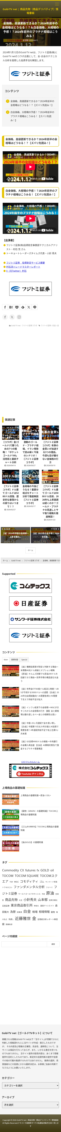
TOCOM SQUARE (27, 876)
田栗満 (19, 912)
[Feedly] (23, 307)
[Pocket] (17, 307)
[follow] (5, 317)
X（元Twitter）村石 (16, 270)
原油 (50, 893)
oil (52, 870)
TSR (11, 882)
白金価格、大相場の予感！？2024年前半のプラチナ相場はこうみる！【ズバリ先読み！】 (32, 116)
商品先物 (11, 900)
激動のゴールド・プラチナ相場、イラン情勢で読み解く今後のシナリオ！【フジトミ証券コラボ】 (30, 452)
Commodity (10, 870)
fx (38, 870)
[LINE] (35, 307)
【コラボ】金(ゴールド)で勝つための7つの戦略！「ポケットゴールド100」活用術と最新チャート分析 (10, 452)
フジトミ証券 (46, 325)
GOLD (44, 870)
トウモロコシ (7, 887)
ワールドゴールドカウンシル (29, 894)
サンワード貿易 (51, 882)
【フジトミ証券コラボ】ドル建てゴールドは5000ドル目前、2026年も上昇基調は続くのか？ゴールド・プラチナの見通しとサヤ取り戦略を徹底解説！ (50, 501)
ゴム (42, 881)
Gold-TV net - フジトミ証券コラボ (24, 325)
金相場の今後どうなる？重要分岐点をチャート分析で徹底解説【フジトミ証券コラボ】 (30, 495)
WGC (16, 881)
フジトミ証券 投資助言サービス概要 (25, 262)
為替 (13, 912)
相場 (35, 911)
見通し (11, 919)
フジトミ (49, 887)
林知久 (36, 906)
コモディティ (29, 881)
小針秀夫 (30, 899)
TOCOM (7, 876)
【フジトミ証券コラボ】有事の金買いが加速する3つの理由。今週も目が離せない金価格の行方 (50, 452)
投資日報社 (53, 900)
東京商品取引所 (22, 905)
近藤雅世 (23, 918)
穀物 (53, 912)
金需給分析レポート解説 (47, 919)
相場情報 (44, 912)
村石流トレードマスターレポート (23, 266)
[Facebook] (5, 307)
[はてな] (11, 307)
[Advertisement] (30, 986)
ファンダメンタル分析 (29, 887)
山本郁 (43, 899)
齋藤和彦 (9, 924)
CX (22, 870)
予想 (43, 894)
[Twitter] (29, 307)
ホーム (30, 550)
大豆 (20, 900)
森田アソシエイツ (47, 906)
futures (30, 870)
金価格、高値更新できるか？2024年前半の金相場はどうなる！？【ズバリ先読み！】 (32, 103)
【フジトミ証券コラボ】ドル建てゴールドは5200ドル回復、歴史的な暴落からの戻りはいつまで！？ (11, 496)
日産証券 (6, 905)
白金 (54, 325)
